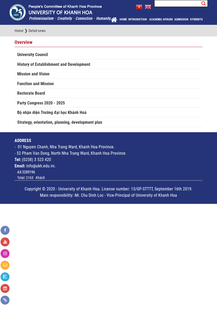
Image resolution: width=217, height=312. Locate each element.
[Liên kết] (5, 300)
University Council (32, 54)
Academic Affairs (161, 19)
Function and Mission (35, 83)
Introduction (138, 19)
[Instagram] (5, 253)
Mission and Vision (33, 73)
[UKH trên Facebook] (5, 230)
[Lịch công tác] (5, 288)
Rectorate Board (31, 93)
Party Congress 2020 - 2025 (41, 102)
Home (123, 19)
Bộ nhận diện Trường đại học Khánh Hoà (52, 112)
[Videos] (5, 241)
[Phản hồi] (5, 265)
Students (196, 19)
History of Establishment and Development (53, 64)
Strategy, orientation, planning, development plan (59, 122)
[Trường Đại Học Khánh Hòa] (60, 12)
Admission (181, 19)
